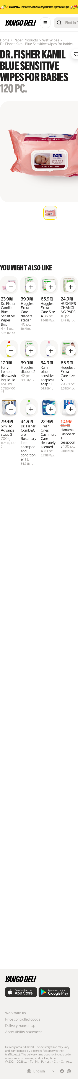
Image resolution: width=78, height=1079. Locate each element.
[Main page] (21, 24)
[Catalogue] (45, 22)
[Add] (11, 287)
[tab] (50, 213)
